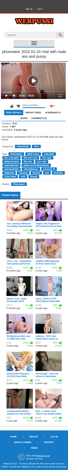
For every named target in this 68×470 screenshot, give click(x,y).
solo (23, 176)
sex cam (46, 157)
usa (47, 173)
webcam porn (11, 161)
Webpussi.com (43, 456)
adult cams (33, 154)
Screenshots (53, 112)
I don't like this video (18, 106)
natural (36, 173)
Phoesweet (16, 154)
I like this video (11, 106)
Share (23, 118)
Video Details (14, 112)
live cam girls (11, 157)
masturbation (11, 169)
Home (13, 436)
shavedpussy (31, 169)
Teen (36, 146)
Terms (34, 448)
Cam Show (10, 176)
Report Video (33, 112)
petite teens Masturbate (36, 165)
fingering (9, 173)
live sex (28, 161)
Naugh (33, 176)
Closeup (23, 173)
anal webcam (11, 165)
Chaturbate (23, 146)
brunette (58, 173)
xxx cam (41, 161)
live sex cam (30, 157)
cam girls (49, 154)
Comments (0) (39, 118)
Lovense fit (49, 169)
